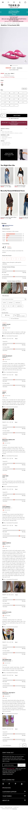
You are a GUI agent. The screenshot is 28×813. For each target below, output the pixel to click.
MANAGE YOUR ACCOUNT (7, 774)
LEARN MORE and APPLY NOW (8, 772)
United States (7, 787)
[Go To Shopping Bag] (25, 2)
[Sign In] (19, 2)
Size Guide (24, 88)
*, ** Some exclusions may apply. (9, 808)
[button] (12, 65)
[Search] (8, 2)
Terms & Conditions (8, 807)
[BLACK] (2, 85)
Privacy (2, 807)
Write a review (19, 67)
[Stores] (14, 2)
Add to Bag (16, 115)
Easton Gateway (13, 112)
